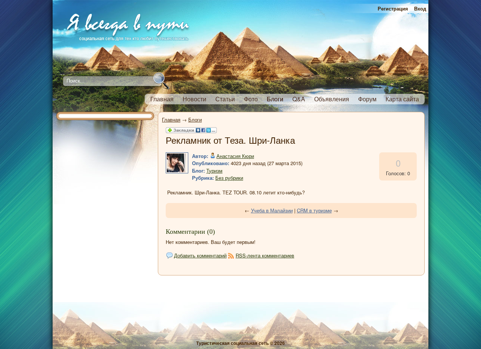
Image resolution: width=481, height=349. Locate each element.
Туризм (214, 170)
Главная (171, 119)
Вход (420, 8)
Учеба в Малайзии (272, 210)
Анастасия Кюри (235, 155)
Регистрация (393, 8)
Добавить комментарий (200, 255)
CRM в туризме (314, 210)
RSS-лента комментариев (265, 255)
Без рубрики (229, 177)
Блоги (195, 119)
